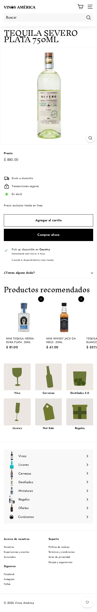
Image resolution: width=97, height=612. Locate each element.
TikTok (7, 584)
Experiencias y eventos (16, 552)
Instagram (9, 579)
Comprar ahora (48, 234)
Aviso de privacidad (59, 557)
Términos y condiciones (61, 552)
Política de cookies (58, 547)
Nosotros (9, 547)
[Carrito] (80, 6)
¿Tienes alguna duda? (19, 273)
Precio (8, 153)
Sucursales (10, 557)
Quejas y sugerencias (60, 562)
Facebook (9, 574)
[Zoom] (90, 138)
